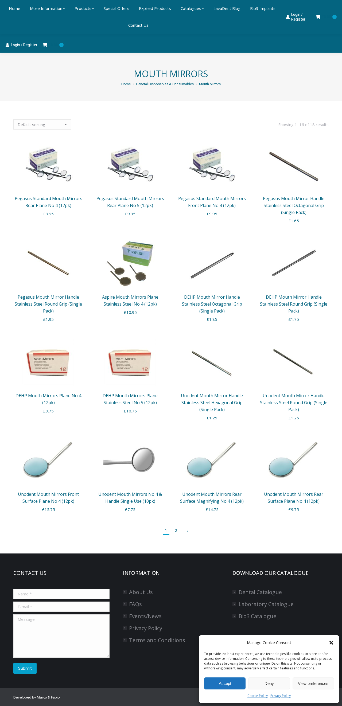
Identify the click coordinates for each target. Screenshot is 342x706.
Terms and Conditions (157, 640)
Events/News (145, 616)
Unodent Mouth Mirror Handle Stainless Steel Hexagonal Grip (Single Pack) (212, 402)
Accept (225, 683)
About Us (141, 592)
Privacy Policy (280, 695)
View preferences (313, 683)
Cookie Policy (257, 695)
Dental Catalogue (260, 592)
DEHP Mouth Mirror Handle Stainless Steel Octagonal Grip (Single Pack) (212, 304)
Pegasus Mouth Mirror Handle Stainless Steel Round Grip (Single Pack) (48, 304)
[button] (331, 642)
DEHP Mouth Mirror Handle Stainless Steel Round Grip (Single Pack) (293, 304)
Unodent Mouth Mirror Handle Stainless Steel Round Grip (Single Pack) (293, 402)
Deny (269, 683)
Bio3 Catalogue (257, 616)
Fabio (55, 697)
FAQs (135, 604)
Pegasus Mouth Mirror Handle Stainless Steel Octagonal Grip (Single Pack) (293, 205)
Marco (42, 697)
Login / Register (24, 45)
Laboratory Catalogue (266, 604)
